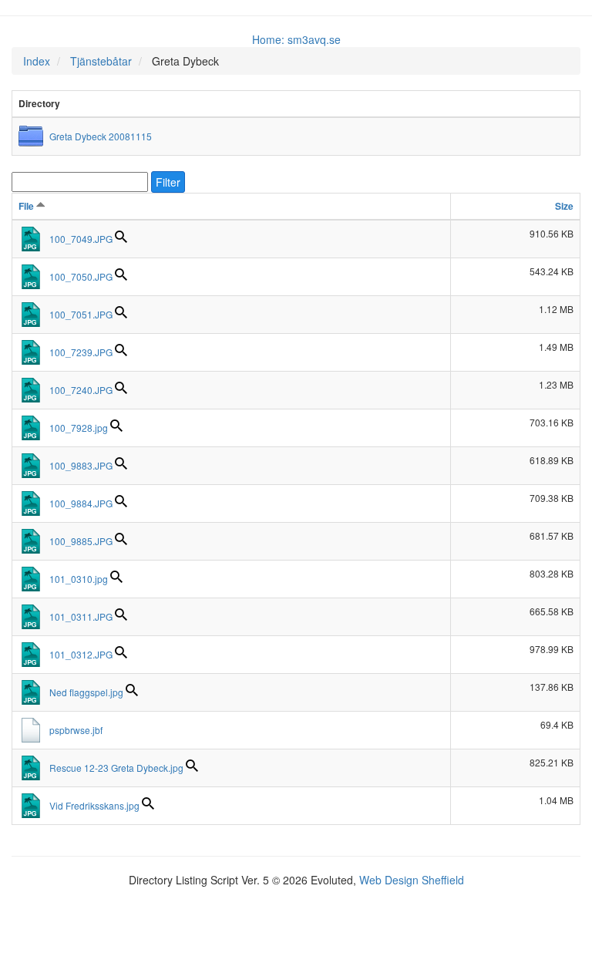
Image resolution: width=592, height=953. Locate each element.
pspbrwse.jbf (76, 729)
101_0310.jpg (78, 578)
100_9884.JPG (81, 503)
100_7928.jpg (78, 427)
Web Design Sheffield (411, 879)
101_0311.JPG (81, 616)
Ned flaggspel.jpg (86, 692)
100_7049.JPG (81, 238)
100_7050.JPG (81, 276)
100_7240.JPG (81, 389)
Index (36, 61)
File (27, 206)
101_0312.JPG (81, 654)
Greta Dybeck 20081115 (100, 136)
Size (564, 206)
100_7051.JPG (81, 314)
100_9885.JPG (81, 540)
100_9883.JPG (81, 465)
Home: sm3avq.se (296, 39)
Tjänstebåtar (101, 61)
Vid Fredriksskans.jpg (94, 805)
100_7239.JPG (81, 352)
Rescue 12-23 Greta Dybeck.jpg (116, 767)
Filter (168, 182)
